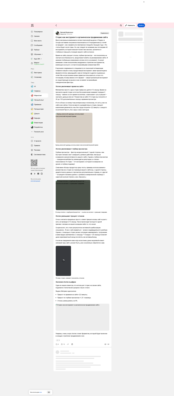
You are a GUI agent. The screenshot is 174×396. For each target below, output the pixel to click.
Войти (141, 25)
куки (40, 392)
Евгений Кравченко (66, 32)
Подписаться (104, 33)
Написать (131, 25)
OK (49, 392)
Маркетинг (63, 34)
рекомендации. (35, 181)
